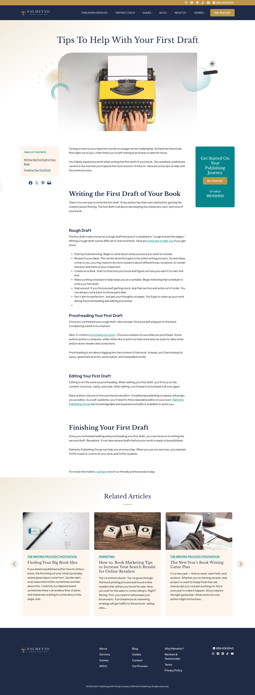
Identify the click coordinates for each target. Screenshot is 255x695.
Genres (103, 660)
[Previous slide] (14, 564)
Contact (137, 660)
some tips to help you (160, 240)
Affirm (103, 666)
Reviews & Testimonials (172, 656)
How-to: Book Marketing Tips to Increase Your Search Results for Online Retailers (127, 566)
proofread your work (102, 334)
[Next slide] (240, 564)
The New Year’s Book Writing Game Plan (196, 564)
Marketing (107, 556)
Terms (168, 664)
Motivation (68, 556)
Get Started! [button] (222, 12)
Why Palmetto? (174, 648)
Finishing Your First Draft (37, 170)
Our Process (140, 666)
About (103, 648)
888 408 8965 (215, 195)
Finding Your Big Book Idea (52, 562)
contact (101, 471)
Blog (135, 648)
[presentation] (56, 531)
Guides (136, 654)
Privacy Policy (173, 670)
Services (104, 654)
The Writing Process (42, 556)
